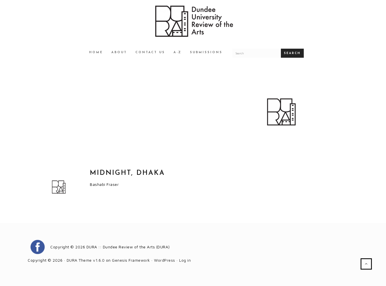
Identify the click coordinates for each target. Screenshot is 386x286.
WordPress (164, 260)
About (119, 52)
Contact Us (150, 52)
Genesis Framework (131, 260)
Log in (185, 260)
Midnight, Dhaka (127, 173)
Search (292, 53)
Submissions (206, 52)
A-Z (177, 52)
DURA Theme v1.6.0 (86, 260)
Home (96, 52)
